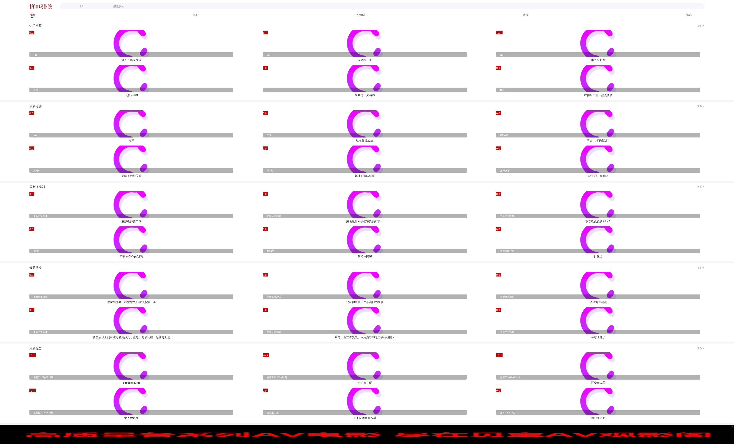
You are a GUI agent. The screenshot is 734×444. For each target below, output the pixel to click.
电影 (196, 15)
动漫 (525, 15)
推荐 (32, 15)
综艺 (689, 15)
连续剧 (360, 15)
